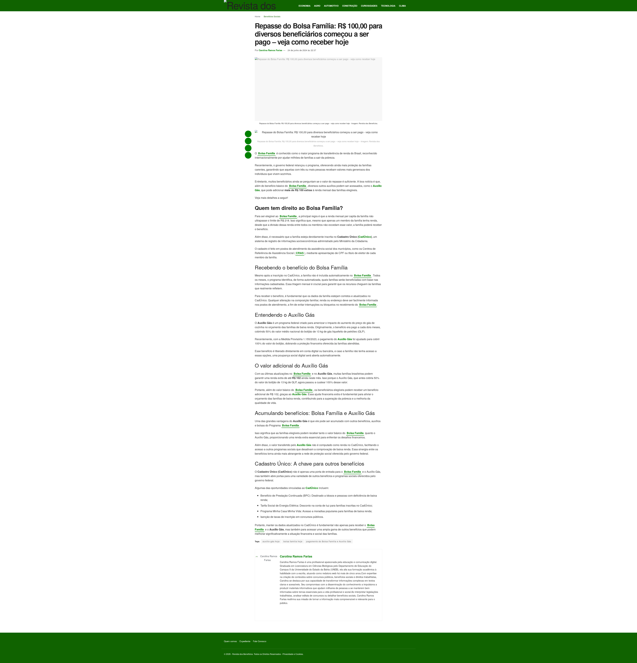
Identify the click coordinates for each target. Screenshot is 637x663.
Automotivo (331, 5)
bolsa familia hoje (292, 541)
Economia (304, 5)
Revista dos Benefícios (242, 654)
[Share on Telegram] (248, 141)
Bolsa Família (266, 153)
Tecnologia (388, 5)
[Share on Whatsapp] (248, 134)
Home (257, 16)
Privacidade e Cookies (293, 654)
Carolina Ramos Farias (270, 50)
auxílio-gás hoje (271, 541)
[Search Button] (411, 5)
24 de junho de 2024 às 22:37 (302, 50)
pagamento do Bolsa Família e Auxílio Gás (328, 541)
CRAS (300, 253)
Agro (317, 5)
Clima (402, 5)
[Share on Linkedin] (248, 155)
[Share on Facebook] (248, 148)
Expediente (245, 641)
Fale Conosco (259, 641)
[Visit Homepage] (250, 5)
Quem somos (230, 641)
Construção (349, 5)
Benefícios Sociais (272, 16)
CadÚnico (364, 237)
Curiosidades (369, 5)
